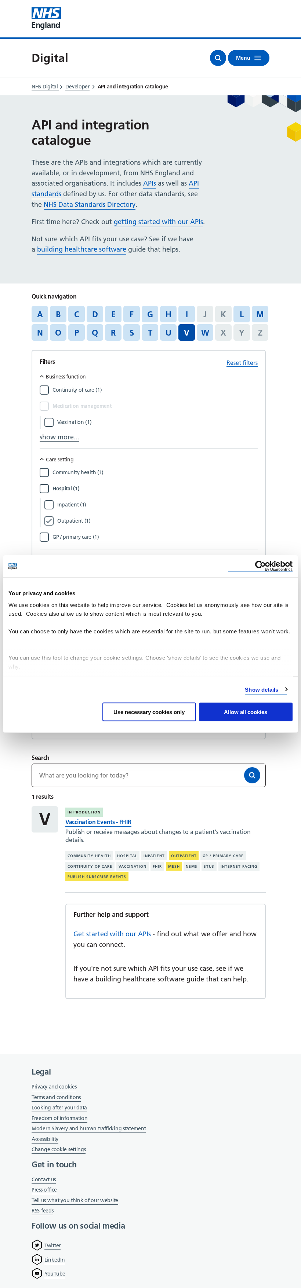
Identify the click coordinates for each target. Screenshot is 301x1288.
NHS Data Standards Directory (89, 204)
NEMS (191, 866)
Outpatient (184, 855)
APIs (149, 183)
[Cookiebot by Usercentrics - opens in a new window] (260, 566)
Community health (89, 855)
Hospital (127, 855)
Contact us (44, 1179)
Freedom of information (59, 1118)
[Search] (252, 775)
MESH (174, 866)
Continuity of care (90, 866)
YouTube (54, 1273)
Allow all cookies (245, 712)
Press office (44, 1190)
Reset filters (242, 362)
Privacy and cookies (54, 1086)
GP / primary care (223, 855)
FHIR (157, 866)
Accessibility (45, 1139)
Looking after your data (59, 1107)
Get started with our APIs (112, 934)
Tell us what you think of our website (75, 1200)
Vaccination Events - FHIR (98, 822)
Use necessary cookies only (149, 712)
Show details (261, 689)
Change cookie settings (59, 1150)
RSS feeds (42, 1210)
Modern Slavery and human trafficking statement (89, 1129)
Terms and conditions (56, 1097)
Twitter (52, 1245)
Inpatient (154, 855)
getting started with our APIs (158, 221)
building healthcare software (81, 249)
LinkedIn (54, 1259)
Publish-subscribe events (97, 876)
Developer (77, 86)
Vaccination (132, 866)
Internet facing (239, 866)
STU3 (209, 866)
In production (84, 812)
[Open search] (218, 58)
